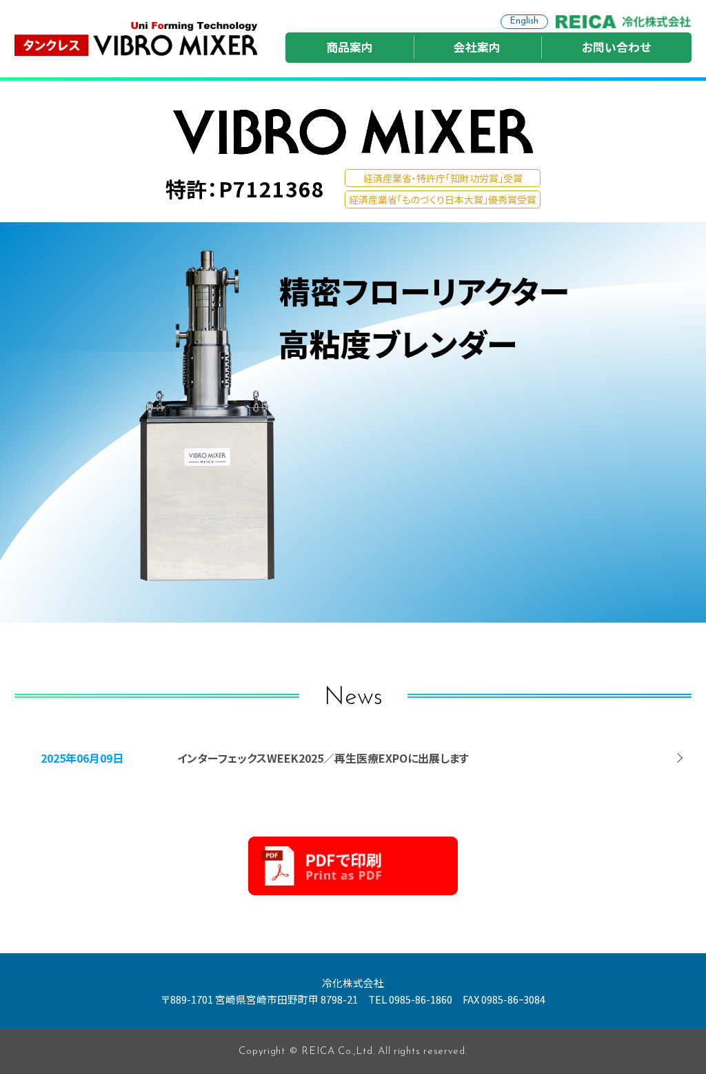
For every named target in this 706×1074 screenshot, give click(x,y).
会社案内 (477, 47)
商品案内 (349, 47)
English (524, 21)
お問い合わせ (616, 47)
